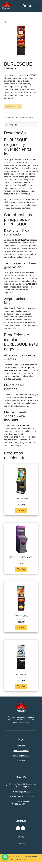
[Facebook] (18, 828)
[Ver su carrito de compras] (25, 6)
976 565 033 (31, 796)
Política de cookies (21, 751)
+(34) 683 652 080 (17, 796)
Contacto (21, 760)
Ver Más (21, 510)
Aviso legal (21, 746)
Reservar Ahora (13, 106)
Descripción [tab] (11, 125)
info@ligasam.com (22, 792)
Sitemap (21, 843)
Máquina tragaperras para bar (22, 117)
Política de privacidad (21, 756)
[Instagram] (23, 828)
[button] (5, 22)
